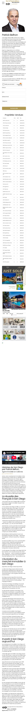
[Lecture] (3, 463)
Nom (3, 92)
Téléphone (4, 101)
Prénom (4, 87)
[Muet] (22, 463)
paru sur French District (7, 473)
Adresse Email (5, 96)
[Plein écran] (24, 463)
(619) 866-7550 (12, 710)
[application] (14, 457)
